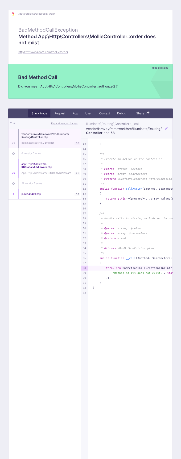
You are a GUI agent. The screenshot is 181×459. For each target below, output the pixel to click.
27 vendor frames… (32, 183)
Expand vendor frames (64, 123)
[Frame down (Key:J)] (14, 123)
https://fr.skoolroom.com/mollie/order (43, 52)
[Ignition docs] (15, 14)
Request (59, 113)
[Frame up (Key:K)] (11, 123)
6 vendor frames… (32, 153)
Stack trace (39, 113)
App (75, 113)
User (88, 113)
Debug (121, 113)
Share (140, 113)
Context (104, 113)
